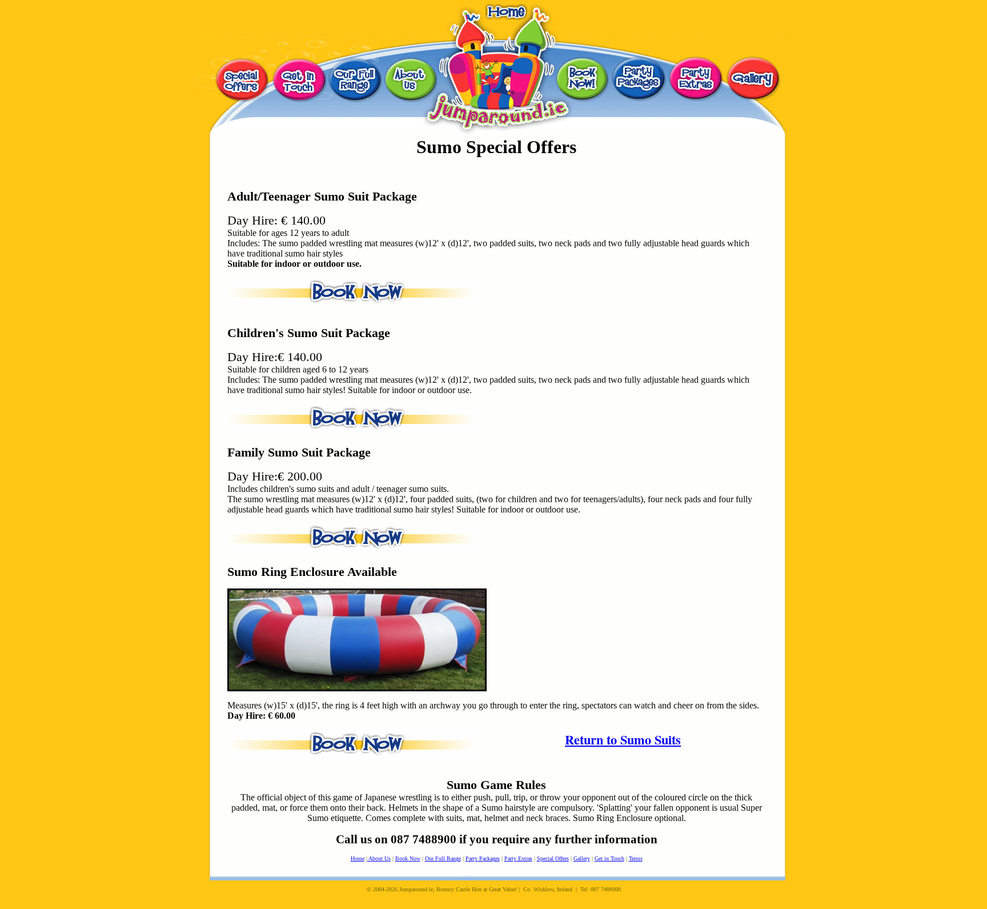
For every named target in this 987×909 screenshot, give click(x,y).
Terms (636, 858)
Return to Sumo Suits (623, 739)
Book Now (407, 858)
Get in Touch (609, 858)
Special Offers (553, 858)
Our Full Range (443, 858)
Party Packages (483, 858)
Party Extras (518, 858)
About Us (379, 858)
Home (357, 858)
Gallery (581, 858)
